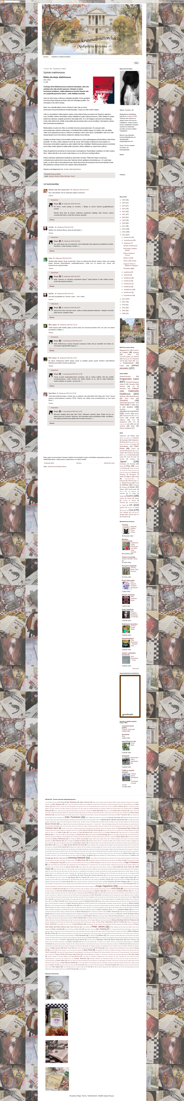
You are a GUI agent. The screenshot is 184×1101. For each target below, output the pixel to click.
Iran (128, 455)
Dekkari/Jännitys (125, 376)
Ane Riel (55, 812)
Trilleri (122, 405)
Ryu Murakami (81, 935)
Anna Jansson (105, 812)
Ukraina (130, 507)
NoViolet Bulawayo (129, 918)
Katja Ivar (61, 886)
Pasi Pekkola (120, 922)
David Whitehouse (68, 836)
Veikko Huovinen (112, 960)
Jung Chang (94, 879)
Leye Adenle (50, 897)
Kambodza (123, 464)
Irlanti (134, 455)
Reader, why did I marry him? (59, 190)
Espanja (134, 444)
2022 (124, 211)
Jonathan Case (94, 877)
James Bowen (59, 867)
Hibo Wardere (50, 860)
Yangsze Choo (88, 964)
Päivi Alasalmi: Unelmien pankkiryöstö (134, 585)
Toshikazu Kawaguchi (96, 956)
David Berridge (102, 834)
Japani (123, 461)
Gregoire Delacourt (52, 853)
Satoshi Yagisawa (66, 939)
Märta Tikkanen (112, 911)
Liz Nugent (133, 897)
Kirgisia (137, 466)
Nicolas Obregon (59, 918)
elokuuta (127, 275)
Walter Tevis (88, 962)
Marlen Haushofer (60, 905)
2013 (124, 299)
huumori (127, 413)
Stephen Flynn (117, 946)
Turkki (124, 505)
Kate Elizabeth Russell (80, 883)
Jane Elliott (117, 867)
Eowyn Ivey (59, 845)
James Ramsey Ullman (104, 867)
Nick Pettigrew (49, 918)
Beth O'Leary (86, 821)
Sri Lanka (132, 493)
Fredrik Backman (128, 847)
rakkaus (122, 420)
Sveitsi (122, 498)
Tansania (125, 500)
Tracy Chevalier (119, 956)
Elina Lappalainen (132, 840)
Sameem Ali (54, 937)
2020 (124, 217)
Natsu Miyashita (99, 913)
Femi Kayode (62, 847)
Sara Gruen (101, 937)
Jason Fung (100, 869)
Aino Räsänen (57, 804)
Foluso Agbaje (96, 847)
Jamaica (132, 459)
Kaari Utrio (129, 879)
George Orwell (58, 851)
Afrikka (132, 436)
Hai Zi (111, 853)
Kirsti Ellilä (116, 889)
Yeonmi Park (133, 964)
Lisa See (115, 897)
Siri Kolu (103, 944)
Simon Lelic (85, 944)
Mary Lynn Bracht (93, 905)
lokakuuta (127, 243)
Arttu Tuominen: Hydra (134, 598)
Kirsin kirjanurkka (128, 580)
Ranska (57, 176)
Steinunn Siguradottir (83, 946)
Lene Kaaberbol (105, 895)
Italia (134, 457)
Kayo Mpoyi (69, 886)
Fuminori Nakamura (55, 849)
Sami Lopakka (71, 937)
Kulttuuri (135, 388)
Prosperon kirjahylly (129, 566)
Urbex (130, 361)
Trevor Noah (130, 956)
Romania (136, 485)
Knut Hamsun (50, 891)
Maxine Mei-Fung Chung (129, 905)
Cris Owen (131, 832)
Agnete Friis (130, 802)
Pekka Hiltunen (61, 927)
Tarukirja (125, 525)
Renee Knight (90, 931)
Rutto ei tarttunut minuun (129, 254)
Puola (137, 483)
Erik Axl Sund (79, 845)
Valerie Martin (60, 960)
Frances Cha (106, 847)
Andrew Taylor (133, 810)
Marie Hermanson (72, 903)
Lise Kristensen (124, 897)
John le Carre (61, 877)
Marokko (134, 472)
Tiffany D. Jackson (101, 954)
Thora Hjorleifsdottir (88, 954)
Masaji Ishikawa (105, 905)
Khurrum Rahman (70, 888)
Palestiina (131, 481)
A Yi (46, 802)
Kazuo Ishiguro (90, 886)
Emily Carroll (114, 843)
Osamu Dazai (105, 920)
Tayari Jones (114, 952)
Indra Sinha (111, 862)
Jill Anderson (102, 873)
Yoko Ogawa (56, 967)
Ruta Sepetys (70, 935)
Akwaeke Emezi (117, 804)
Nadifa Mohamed (132, 911)
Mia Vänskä (109, 907)
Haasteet (132, 384)
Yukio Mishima (112, 966)
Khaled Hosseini (58, 889)
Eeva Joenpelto (104, 840)
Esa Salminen (100, 845)
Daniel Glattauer (71, 834)
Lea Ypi (135, 893)
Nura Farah (56, 920)
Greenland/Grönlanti (126, 451)
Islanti (121, 457)
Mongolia (122, 474)
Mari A (72, 169)
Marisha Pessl (94, 903)
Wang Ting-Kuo (97, 962)
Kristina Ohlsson (123, 891)
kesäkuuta (127, 281)
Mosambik (132, 474)
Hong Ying (121, 860)
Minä (129, 354)
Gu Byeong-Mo (64, 853)
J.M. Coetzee (101, 864)
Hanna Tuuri (56, 855)
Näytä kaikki (135, 668)
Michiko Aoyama (80, 909)
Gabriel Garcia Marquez (69, 849)
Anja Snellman (79, 812)
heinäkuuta (128, 278)
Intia (137, 453)
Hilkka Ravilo (81, 860)
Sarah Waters (55, 939)
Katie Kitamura (53, 886)
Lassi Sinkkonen (89, 893)
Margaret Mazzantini (103, 901)
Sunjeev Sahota (109, 948)
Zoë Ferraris (72, 969)
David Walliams (57, 836)
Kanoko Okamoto (77, 881)
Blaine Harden (105, 821)
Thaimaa (122, 502)
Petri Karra (123, 927)
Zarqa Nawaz (130, 966)
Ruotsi (132, 487)
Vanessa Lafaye (72, 960)
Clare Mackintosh (84, 832)
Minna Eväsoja (51, 911)
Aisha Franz (68, 804)
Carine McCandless (123, 824)
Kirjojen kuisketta (128, 595)
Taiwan (137, 498)
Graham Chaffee (113, 851)
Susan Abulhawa (119, 948)
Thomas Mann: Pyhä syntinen (134, 569)
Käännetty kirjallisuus (129, 392)
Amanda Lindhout (105, 808)
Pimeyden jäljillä (128, 268)
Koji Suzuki (68, 891)
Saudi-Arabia (132, 489)
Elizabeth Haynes (80, 843)
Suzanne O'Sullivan (110, 950)
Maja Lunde (58, 901)
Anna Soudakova (124, 812)
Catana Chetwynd (88, 826)
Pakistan (122, 481)
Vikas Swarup (55, 962)
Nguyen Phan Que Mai (101, 916)
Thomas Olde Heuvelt (74, 954)
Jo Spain (54, 875)
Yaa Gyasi (78, 965)
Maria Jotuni (48, 903)
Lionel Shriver (81, 897)
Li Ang (57, 897)
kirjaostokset (128, 363)
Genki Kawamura (120, 849)
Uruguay (124, 510)
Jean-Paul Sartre (63, 871)
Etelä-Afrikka (124, 446)
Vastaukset (54, 200)
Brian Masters (124, 821)
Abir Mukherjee (72, 802)
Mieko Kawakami (103, 909)
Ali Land (110, 806)
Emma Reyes (123, 843)
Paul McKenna (79, 924)
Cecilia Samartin (115, 826)
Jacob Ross (120, 864)
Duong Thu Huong (128, 838)
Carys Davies (77, 826)
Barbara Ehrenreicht (76, 819)
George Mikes (48, 851)
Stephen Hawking (127, 946)
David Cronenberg (114, 834)
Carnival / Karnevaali (128, 729)
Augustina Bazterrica (128, 817)
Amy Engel (66, 810)
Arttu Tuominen (72, 817)
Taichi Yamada (49, 952)
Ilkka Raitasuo (102, 862)
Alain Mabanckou (128, 804)
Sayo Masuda (90, 939)
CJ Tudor (102, 824)
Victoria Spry (122, 960)
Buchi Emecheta (72, 824)
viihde (133, 426)
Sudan (122, 496)
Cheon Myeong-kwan (87, 828)
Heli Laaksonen (60, 858)
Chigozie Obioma (110, 828)
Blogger (111, 1096)
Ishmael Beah (62, 864)
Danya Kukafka (92, 834)
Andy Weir (47, 812)
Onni (123, 736)
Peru (137, 480)
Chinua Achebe (60, 830)
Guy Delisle (89, 853)
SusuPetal (125, 734)
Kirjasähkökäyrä (128, 638)
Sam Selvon (130, 935)
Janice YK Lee (65, 869)
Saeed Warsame (120, 935)
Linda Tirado (73, 897)
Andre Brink (97, 810)
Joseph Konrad (104, 877)
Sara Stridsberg (110, 937)
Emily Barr (106, 843)
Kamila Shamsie (56, 881)
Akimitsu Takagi (107, 804)
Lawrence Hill (127, 893)
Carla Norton (133, 824)
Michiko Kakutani (91, 909)
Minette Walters (124, 909)
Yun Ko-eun (121, 966)
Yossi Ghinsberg (67, 966)
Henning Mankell (76, 857)
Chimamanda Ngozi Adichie (127, 828)
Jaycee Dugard (124, 869)
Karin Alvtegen (122, 881)
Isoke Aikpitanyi (82, 864)
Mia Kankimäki (100, 907)
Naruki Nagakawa (78, 913)
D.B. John (55, 834)
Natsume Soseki (122, 914)
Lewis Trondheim (134, 895)
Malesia (127, 472)
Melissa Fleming (61, 907)
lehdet (135, 415)
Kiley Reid (99, 888)
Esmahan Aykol (119, 845)
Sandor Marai (91, 937)
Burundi (122, 444)
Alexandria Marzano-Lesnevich (97, 806)
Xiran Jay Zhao (69, 964)
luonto (122, 366)
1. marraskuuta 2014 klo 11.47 (72, 341)
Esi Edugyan (110, 845)
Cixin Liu (53, 832)
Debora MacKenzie (80, 836)
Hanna (78, 169)
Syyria (129, 498)
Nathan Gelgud (89, 913)
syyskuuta (127, 272)
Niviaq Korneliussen (117, 918)
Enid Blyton (49, 845)
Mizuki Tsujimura (92, 911)
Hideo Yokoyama (60, 860)
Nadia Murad (122, 911)
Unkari (137, 507)
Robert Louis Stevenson (74, 933)
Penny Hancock (74, 927)
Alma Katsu (75, 808)
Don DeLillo (71, 838)
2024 (124, 206)
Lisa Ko (99, 897)
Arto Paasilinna (58, 817)
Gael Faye (91, 849)
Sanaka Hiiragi (81, 937)
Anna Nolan (114, 812)
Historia (122, 386)
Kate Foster (91, 883)
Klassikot (123, 388)
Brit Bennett (134, 821)
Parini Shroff (80, 922)
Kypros (135, 470)
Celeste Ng (125, 826)
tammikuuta (128, 295)
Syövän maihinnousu (130, 245)
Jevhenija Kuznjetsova (82, 873)
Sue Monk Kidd (87, 948)
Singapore (133, 491)
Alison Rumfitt (66, 808)
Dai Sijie (62, 834)
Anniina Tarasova (93, 814)
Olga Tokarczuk (74, 920)
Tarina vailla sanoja (129, 261)
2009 (124, 310)
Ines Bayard (119, 862)
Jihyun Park (94, 873)
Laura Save (110, 893)
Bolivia (129, 442)
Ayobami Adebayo (64, 819)
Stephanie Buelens (95, 946)
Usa (131, 510)
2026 (124, 200)
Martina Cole (72, 905)
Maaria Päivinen (110, 899)
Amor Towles (57, 810)
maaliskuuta (128, 289)
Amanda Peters (128, 808)
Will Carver (128, 962)
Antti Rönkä (112, 814)
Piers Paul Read (69, 929)
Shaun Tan (84, 941)
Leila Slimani (95, 895)
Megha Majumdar (49, 907)
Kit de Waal (136, 888)
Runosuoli (126, 359)
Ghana (133, 448)
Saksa (122, 489)
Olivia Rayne (84, 920)
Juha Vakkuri (55, 879)
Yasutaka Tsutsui (123, 964)
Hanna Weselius (66, 855)
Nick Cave (134, 916)
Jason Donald (91, 869)
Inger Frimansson (132, 862)
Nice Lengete (125, 916)
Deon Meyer (121, 836)
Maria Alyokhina (133, 901)
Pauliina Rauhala (128, 924)
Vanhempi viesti (109, 463)
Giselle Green (85, 851)
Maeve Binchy (48, 901)
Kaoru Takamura (88, 881)
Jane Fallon (128, 867)
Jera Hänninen (58, 873)
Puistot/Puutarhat (125, 356)
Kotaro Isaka (99, 891)
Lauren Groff (118, 893)
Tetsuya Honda (60, 954)
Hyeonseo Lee (69, 862)
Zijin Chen (62, 969)
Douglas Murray (92, 838)
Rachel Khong (121, 929)
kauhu (137, 413)
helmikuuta (128, 292)
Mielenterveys (134, 396)
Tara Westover (88, 952)
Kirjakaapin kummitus (130, 624)
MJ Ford (101, 899)
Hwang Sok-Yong (57, 862)
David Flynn (124, 834)
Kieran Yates (80, 888)
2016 (124, 229)
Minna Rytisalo (70, 911)
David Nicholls (133, 834)
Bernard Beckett (67, 821)
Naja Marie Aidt (56, 913)
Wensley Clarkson (108, 962)
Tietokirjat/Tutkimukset (127, 403)
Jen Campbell (80, 871)
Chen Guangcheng (75, 828)
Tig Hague (110, 954)
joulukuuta (127, 237)
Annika (66, 169)
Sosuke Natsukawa (70, 946)
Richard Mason (111, 931)
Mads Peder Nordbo (131, 899)
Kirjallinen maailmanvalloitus (61, 57)
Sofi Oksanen (123, 944)
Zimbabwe (125, 516)
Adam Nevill (103, 802)
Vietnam (131, 514)
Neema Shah (50, 916)
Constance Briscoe (98, 832)
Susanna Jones (66, 950)
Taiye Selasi (60, 952)
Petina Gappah (114, 927)
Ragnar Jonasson (132, 929)
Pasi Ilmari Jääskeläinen (105, 922)
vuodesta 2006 (132, 116)
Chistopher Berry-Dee (72, 830)
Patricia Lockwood (132, 922)
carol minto (81, 969)
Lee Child (57, 895)
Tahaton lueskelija (128, 557)
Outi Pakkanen (131, 920)
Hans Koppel (76, 855)
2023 (124, 208)
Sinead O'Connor (94, 944)
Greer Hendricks (134, 851)
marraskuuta (128, 240)
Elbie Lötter (113, 840)
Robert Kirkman (62, 933)
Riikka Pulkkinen (133, 931)
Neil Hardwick (88, 916)
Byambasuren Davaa (84, 824)
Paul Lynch (69, 924)
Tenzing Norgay (124, 952)
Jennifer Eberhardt (100, 871)
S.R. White (91, 935)
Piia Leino (79, 929)
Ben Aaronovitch (119, 819)
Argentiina (136, 438)
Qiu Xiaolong (101, 929)
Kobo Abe (59, 891)
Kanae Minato (66, 881)
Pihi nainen (53, 358)
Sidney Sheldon (66, 944)
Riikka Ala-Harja (65, 176)
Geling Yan (99, 849)
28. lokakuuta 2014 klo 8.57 (71, 276)
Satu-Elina (52, 393)
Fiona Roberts (87, 847)
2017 (124, 226)
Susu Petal (87, 950)
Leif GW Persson (75, 895)
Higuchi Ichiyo (71, 860)
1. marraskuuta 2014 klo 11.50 (72, 411)
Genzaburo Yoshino (132, 849)
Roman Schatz (97, 933)
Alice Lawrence (56, 808)
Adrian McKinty (121, 802)
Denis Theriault (111, 836)
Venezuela (134, 512)
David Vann (48, 836)
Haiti (136, 450)
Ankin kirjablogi (127, 609)
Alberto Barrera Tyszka (58, 806)
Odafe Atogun (64, 920)
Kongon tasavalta (134, 468)
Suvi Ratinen (99, 950)
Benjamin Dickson (56, 821)
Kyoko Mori (60, 893)
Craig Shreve (122, 832)
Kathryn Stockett (116, 883)
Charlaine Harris (51, 828)
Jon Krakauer (82, 877)
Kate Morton (99, 883)
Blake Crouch (115, 821)
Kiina (128, 466)
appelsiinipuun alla (129, 741)
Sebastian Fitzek (102, 939)
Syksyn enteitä (128, 258)
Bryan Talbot (63, 824)
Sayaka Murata (79, 939)
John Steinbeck (51, 877)
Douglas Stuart (103, 838)
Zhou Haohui (55, 969)
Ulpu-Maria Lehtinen (108, 958)
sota (128, 424)
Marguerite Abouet (115, 901)
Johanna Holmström (97, 875)
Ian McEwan (78, 862)
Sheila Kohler (93, 941)
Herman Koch (115, 858)
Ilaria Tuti (94, 862)
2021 (124, 214)
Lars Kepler (68, 893)
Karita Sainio (58, 883)
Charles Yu (64, 828)
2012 (124, 302)
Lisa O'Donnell (107, 897)
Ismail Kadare (72, 864)
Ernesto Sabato (91, 845)
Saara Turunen (110, 935)
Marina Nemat (84, 903)
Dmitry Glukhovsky (59, 839)
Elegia (56, 204)
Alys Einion (83, 808)
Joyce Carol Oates (126, 877)
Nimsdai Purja (105, 918)
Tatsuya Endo (105, 952)
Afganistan (123, 436)
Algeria (128, 438)
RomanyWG (107, 933)
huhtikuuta (127, 286)
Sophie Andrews (58, 946)
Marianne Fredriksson (59, 903)
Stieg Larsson (56, 948)
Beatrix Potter (95, 819)
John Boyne (117, 875)
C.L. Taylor (95, 824)
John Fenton (126, 875)
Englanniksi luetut (129, 379)
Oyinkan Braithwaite (50, 922)
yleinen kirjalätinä (125, 428)
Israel (128, 457)
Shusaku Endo (56, 944)
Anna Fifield (96, 812)
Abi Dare (61, 802)
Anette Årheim (62, 812)
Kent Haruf (121, 886)
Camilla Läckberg (111, 824)
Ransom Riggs (49, 931)
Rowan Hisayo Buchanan (58, 935)
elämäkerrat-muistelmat (129, 411)
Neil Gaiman (79, 916)
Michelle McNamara (68, 909)
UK (130, 505)
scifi (134, 422)
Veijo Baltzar (102, 960)
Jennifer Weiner (129, 871)
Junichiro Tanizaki (105, 879)
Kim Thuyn (106, 888)
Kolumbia (124, 468)
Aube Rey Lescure (101, 817)
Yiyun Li (47, 966)
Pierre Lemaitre (57, 929)
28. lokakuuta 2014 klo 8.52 (71, 204)
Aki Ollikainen (88, 804)
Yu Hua (88, 967)
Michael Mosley (128, 907)
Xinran (61, 964)
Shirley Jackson (110, 941)
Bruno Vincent (50, 824)
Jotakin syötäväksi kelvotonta (129, 654)
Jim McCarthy (112, 873)
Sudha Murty (77, 948)
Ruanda (124, 487)
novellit (132, 418)
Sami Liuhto (63, 937)
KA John (122, 879)
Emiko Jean (98, 843)
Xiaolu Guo (53, 965)
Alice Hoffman (118, 806)
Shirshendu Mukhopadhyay (124, 941)
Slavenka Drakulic (112, 944)
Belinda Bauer (106, 819)
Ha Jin (96, 853)
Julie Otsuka (85, 879)
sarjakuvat (123, 422)
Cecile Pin (106, 826)
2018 (124, 223)
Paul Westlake (107, 924)
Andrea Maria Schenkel (119, 810)
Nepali (122, 476)
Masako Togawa (115, 905)
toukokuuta (128, 283)
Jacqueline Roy (49, 867)
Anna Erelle (88, 812)
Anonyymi (103, 814)
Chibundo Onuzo (99, 828)
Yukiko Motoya (102, 966)
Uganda (122, 507)
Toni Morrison (75, 956)
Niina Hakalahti (78, 918)
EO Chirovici (57, 841)
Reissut (136, 356)
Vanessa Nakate (82, 960)
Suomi (73, 176)
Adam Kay (95, 802)
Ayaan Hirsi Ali (54, 819)
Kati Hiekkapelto (129, 883)
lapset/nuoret (127, 415)
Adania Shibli (112, 802)
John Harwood (135, 875)
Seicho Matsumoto (117, 939)
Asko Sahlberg (89, 817)
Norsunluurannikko (129, 478)
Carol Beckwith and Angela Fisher (54, 826)
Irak (124, 455)
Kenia (121, 466)
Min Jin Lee (114, 909)
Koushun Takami (110, 891)
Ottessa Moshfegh (117, 920)
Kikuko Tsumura (90, 888)
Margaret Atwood (90, 901)
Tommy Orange (52, 956)
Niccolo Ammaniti (114, 916)
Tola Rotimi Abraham (121, 954)
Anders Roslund (86, 810)
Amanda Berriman (93, 808)
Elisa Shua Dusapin (59, 843)
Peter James (98, 926)
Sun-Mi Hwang (97, 948)
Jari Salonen (82, 869)
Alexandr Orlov (82, 806)
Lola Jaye (48, 899)
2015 (124, 232)
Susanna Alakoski (54, 950)
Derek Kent (131, 836)
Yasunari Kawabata (111, 965)
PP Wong (60, 922)
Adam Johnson (85, 802)
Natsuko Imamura (110, 913)
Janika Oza (74, 869)
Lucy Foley (94, 899)
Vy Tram (80, 962)
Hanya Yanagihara (87, 855)
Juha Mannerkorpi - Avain (134, 658)
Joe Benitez (73, 875)
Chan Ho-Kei (133, 826)
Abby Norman (52, 802)
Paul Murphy (90, 924)
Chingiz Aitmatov (49, 830)
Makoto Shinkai (68, 901)
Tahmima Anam (133, 950)
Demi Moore (101, 836)
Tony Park (85, 956)
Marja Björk (103, 903)
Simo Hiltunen (76, 944)
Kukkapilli (125, 756)
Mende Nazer (71, 907)
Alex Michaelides (71, 806)
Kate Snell (107, 883)
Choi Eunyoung (95, 830)
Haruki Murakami (100, 855)
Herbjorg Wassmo (104, 858)
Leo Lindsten (115, 895)
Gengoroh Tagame (109, 849)
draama (51, 176)
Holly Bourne (112, 860)
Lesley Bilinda (124, 895)
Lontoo (125, 352)
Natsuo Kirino (134, 914)
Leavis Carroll (48, 895)
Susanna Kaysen (76, 950)
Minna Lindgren (61, 911)
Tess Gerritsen (49, 954)
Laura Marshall (101, 893)
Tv (131, 405)
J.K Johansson (92, 864)
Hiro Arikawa (103, 860)
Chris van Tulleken (116, 830)
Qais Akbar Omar (89, 929)
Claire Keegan (72, 832)
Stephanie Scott (107, 946)
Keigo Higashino (104, 886)
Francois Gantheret (117, 847)
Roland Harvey (87, 933)
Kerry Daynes (129, 886)
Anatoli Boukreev (75, 810)
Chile (127, 444)
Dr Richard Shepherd (115, 838)
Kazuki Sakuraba (79, 886)
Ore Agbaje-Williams (94, 920)
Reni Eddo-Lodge (100, 931)
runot (133, 420)
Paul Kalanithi (60, 924)
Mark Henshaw (123, 903)
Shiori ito (101, 941)
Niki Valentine (89, 918)
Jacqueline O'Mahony (131, 864)
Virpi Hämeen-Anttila (68, 962)
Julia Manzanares (75, 879)
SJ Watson (100, 935)
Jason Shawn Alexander (111, 869)
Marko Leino (50, 905)
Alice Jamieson (130, 806)
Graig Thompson (123, 851)
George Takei (67, 851)
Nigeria (128, 476)
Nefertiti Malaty (60, 916)
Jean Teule (54, 871)
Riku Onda (51, 933)
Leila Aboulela (85, 895)
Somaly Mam (48, 946)
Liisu (50, 258)
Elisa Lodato (48, 843)
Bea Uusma (87, 819)
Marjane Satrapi (112, 903)
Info (133, 386)
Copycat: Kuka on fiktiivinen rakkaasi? (130, 264)
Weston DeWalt (119, 962)
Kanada (132, 464)
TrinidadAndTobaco (134, 502)
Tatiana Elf (96, 952)
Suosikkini (124, 400)
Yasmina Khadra (98, 964)
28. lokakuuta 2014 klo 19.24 (67, 358)
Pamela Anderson (70, 922)
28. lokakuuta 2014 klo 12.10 (67, 325)
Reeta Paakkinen (79, 931)
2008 (124, 313)
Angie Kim (71, 812)
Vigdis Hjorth (131, 960)
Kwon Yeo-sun (135, 891)
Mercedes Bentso (81, 907)
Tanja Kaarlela (68, 952)
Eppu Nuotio (68, 845)
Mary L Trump (83, 905)
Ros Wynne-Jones (129, 933)
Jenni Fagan (90, 871)
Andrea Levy (107, 810)
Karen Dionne (98, 881)
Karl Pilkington (68, 883)
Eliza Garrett (69, 843)
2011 (124, 305)
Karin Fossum (133, 881)
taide (135, 424)
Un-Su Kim (119, 958)
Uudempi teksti (49, 463)
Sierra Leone (123, 491)
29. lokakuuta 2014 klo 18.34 (66, 393)
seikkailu (122, 424)
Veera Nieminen (93, 960)
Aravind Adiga (48, 817)
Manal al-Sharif (78, 901)
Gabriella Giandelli (81, 849)
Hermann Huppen (125, 858)
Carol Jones (68, 826)
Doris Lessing (81, 839)
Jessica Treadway (69, 873)
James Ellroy (92, 867)
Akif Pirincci (97, 804)
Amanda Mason (117, 808)
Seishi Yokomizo (131, 939)
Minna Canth (135, 909)
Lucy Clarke (86, 899)
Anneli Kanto (71, 814)
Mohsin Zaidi (102, 911)
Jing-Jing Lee (121, 873)
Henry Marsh (94, 858)
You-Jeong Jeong (78, 966)
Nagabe (47, 914)
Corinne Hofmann (110, 832)
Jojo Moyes (71, 877)
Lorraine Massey (76, 899)
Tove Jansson (109, 956)
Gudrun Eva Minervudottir (76, 853)
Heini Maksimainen (124, 855)
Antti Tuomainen (122, 815)
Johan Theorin (84, 875)
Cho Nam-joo (84, 830)
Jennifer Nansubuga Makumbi (115, 871)
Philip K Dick (131, 927)
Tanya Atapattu (78, 952)
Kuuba (129, 470)
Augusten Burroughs (114, 817)
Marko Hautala (134, 903)
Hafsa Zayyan (104, 853)
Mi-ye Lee (91, 907)
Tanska (133, 500)
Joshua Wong (114, 877)
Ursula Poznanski (129, 958)
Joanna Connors (63, 875)
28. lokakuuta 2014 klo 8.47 (79, 190)
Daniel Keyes (81, 834)
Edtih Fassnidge (68, 840)
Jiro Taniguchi (131, 873)
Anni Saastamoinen (82, 814)
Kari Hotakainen (109, 881)
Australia (125, 440)
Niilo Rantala (69, 918)
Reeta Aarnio (69, 931)
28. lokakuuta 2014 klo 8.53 (62, 258)
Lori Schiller (66, 899)
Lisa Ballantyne (91, 897)
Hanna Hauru (127, 853)
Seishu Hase (48, 941)
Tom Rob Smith (133, 954)
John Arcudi (109, 875)
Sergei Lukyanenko (60, 941)
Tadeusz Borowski (122, 950)
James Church (71, 867)
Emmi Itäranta (133, 843)
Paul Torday (99, 924)
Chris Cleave (106, 830)
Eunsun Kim (136, 845)
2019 (124, 220)
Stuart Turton (67, 948)
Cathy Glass (98, 826)
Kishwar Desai (127, 888)
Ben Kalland (130, 819)
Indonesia (130, 453)
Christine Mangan (128, 830)
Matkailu (136, 352)
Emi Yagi (91, 843)
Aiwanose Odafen (78, 804)
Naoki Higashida (66, 913)
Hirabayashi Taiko (93, 860)
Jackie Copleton (111, 864)
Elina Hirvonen (122, 840)
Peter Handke (85, 927)
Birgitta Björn (95, 821)
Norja (137, 476)
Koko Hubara (78, 891)
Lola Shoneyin (57, 899)
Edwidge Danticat (92, 840)
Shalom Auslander (73, 941)
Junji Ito (115, 879)
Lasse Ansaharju (78, 893)
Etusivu (46, 57)
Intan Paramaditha (52, 864)
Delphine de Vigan (91, 836)
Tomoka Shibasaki (63, 956)
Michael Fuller (118, 907)
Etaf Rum (128, 845)
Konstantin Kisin (88, 891)
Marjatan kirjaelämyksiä (127, 540)
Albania (121, 438)
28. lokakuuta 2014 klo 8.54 (71, 241)
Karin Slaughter (49, 883)
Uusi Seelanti (124, 512)
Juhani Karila (64, 879)
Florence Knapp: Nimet (133, 627)
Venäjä (122, 514)
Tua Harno (58, 958)
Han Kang (118, 853)
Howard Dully (130, 860)
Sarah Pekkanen (129, 937)
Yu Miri (94, 966)
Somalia (122, 493)
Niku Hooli (97, 918)
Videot (137, 361)
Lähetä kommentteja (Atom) (56, 466)
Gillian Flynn (76, 851)
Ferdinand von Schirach (75, 847)
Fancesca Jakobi (51, 847)
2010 (124, 308)
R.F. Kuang (113, 929)
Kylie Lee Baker (51, 893)
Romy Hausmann (117, 933)
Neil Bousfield (69, 916)
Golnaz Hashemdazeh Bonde (98, 851)
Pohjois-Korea (126, 483)
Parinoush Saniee (90, 922)
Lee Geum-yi (65, 895)
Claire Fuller (62, 832)
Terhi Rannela (133, 952)
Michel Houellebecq (56, 909)
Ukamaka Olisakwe (95, 958)
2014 (124, 235)
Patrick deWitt (49, 924)
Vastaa (51, 195)
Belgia (124, 442)
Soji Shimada (133, 944)
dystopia (122, 409)
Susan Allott (129, 948)
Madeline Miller (120, 899)
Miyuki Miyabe (81, 911)
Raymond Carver (59, 931)
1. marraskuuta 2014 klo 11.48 (72, 374)
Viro (137, 514)
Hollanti (122, 453)
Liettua (121, 472)
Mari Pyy (124, 901)
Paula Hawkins (117, 924)
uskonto (122, 426)
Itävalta (122, 459)
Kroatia (123, 470)
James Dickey (83, 867)
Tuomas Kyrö (67, 958)
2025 (124, 203)
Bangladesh (135, 440)
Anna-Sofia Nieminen (60, 814)
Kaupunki (136, 350)
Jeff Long (72, 871)
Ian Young (86, 862)
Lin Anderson (64, 897)
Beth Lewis (77, 821)
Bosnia (135, 442)
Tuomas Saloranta (80, 958)
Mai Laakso (53, 325)
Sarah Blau (120, 937)
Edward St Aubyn (80, 841)
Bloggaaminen (124, 350)
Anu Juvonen (133, 814)
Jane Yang (56, 869)
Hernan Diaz (135, 858)
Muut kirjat (129, 398)
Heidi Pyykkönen (111, 855)
